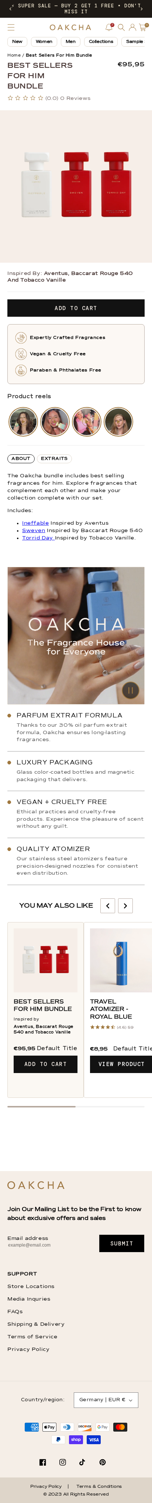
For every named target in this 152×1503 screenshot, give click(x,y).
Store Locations (31, 1286)
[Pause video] (76, 635)
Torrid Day (38, 538)
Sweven (33, 530)
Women (44, 42)
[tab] (21, 458)
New (17, 42)
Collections (101, 42)
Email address (27, 1238)
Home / (15, 55)
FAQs (15, 1311)
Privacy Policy (28, 1349)
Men (71, 42)
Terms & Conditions (99, 1486)
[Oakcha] (36, 1185)
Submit (122, 1243)
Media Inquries (28, 1299)
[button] (10, 8)
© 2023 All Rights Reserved (76, 1494)
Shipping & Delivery (36, 1324)
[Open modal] (23, 422)
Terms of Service (32, 1336)
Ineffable (35, 523)
